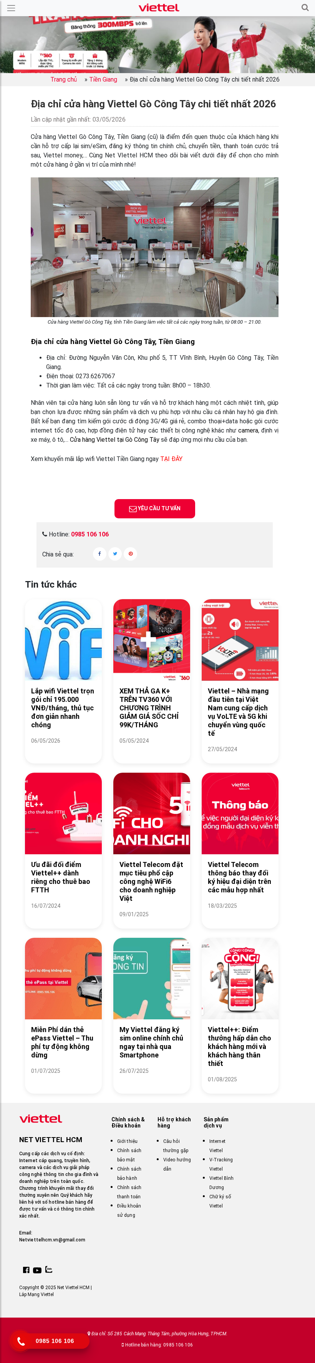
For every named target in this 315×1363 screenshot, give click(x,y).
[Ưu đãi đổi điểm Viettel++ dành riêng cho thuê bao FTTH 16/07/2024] (63, 915)
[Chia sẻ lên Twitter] (115, 554)
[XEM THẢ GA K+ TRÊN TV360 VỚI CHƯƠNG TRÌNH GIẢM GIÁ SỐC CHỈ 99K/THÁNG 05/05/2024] (151, 750)
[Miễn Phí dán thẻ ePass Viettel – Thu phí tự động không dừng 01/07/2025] (63, 1080)
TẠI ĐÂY (171, 459)
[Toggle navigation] (11, 8)
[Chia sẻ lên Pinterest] (130, 554)
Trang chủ (63, 79)
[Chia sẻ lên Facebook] (99, 554)
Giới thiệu (127, 1141)
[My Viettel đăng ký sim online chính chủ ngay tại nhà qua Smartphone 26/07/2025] (151, 1080)
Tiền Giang (103, 79)
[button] (305, 8)
